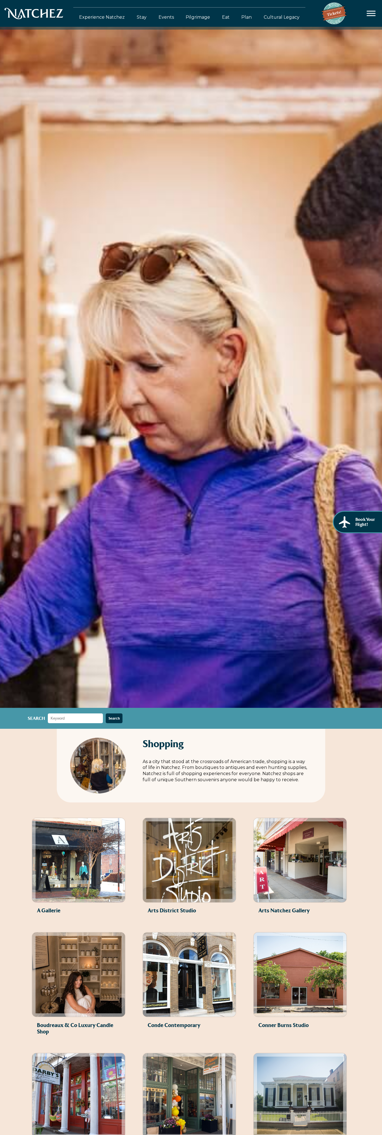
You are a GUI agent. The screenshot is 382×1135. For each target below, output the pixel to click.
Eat (226, 17)
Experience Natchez (102, 17)
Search (36, 718)
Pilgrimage (198, 17)
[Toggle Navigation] (371, 13)
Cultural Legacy (282, 17)
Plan (246, 17)
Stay (142, 17)
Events (166, 17)
